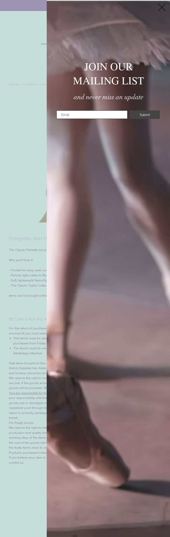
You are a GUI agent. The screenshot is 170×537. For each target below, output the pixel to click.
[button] (162, 7)
